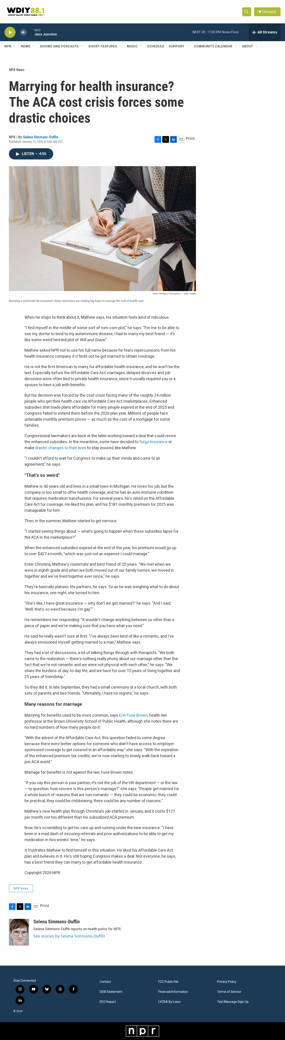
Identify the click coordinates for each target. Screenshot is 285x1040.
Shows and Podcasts (59, 46)
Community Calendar (213, 46)
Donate (269, 11)
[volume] (23, 32)
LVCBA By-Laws (169, 1001)
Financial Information (173, 991)
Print (190, 138)
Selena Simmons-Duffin (40, 137)
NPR (7, 46)
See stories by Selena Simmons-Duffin (69, 936)
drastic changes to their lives (60, 447)
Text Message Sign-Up (233, 1001)
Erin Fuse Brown (133, 715)
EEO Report (108, 1001)
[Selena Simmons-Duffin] (19, 932)
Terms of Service (229, 991)
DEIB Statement (111, 991)
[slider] (30, 32)
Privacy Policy (226, 981)
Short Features (102, 46)
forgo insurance (153, 441)
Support (176, 46)
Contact (105, 981)
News (26, 46)
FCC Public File (168, 981)
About (247, 46)
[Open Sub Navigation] (14, 46)
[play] (10, 32)
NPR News (16, 69)
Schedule (155, 46)
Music (132, 46)
